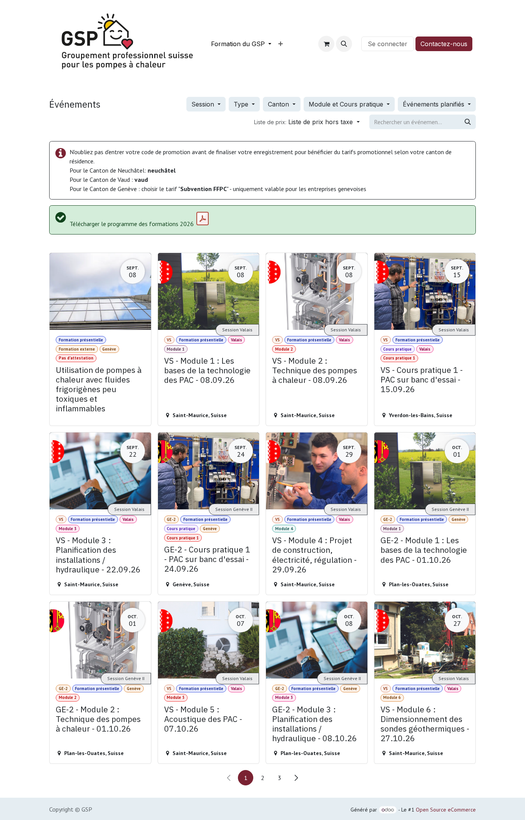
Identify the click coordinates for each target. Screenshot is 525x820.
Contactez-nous (443, 44)
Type (242, 104)
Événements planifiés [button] (434, 104)
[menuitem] (241, 44)
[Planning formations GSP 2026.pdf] (202, 218)
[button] (344, 44)
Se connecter (387, 44)
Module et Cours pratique (347, 104)
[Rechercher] (468, 122)
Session (203, 104)
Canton (279, 104)
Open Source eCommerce (446, 809)
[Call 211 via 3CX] (357, 44)
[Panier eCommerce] (326, 44)
